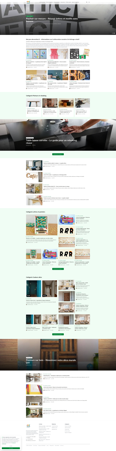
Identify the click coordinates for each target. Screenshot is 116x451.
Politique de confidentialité (41, 445)
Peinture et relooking (49, 2)
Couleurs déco (62, 2)
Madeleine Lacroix (54, 427)
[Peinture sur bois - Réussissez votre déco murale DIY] (58, 355)
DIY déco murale (68, 2)
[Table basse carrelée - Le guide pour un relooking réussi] (58, 135)
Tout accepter (11, 448)
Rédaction (54, 424)
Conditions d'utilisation (29, 445)
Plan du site (61, 445)
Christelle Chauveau (29, 26)
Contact (47, 445)
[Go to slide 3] (114, 33)
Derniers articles (42, 2)
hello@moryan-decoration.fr (31, 440)
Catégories (67, 424)
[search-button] (86, 2)
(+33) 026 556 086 (30, 439)
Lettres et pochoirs (56, 2)
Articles (40, 424)
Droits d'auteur (35, 445)
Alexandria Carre (28, 145)
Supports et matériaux (75, 2)
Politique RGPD (52, 445)
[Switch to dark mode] (89, 2)
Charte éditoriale (57, 445)
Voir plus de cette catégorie (57, 154)
